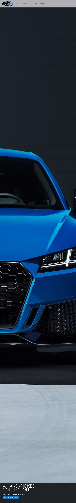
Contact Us (42, 3)
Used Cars (18, 3)
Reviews (36, 3)
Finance (31, 3)
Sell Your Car (25, 3)
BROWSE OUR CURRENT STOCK (11, 497)
